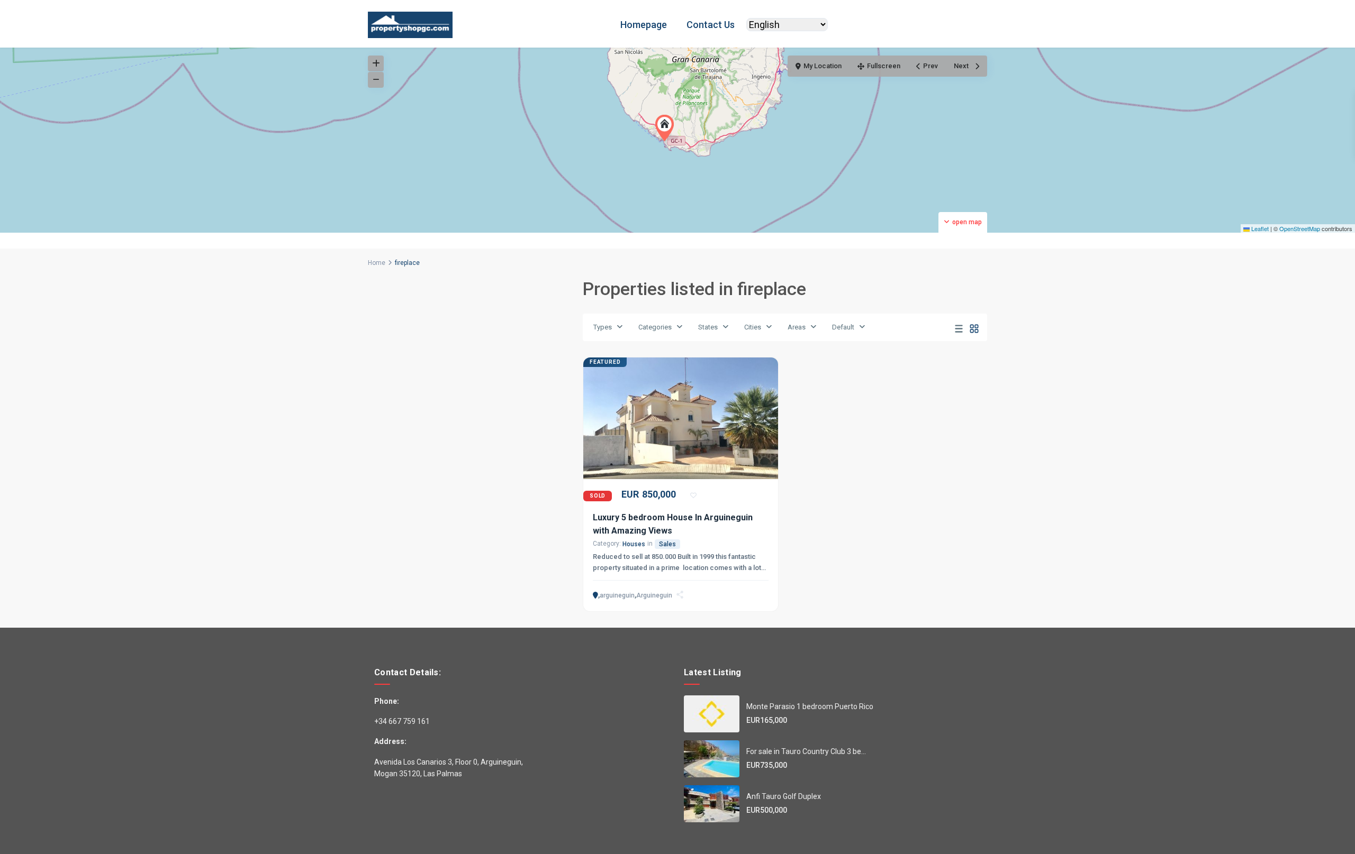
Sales (667, 544)
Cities (752, 327)
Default (843, 327)
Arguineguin (654, 595)
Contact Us (710, 24)
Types (602, 327)
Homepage (643, 24)
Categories (655, 327)
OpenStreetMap (1299, 228)
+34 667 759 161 (402, 721)
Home (376, 263)
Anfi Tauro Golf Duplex (783, 796)
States (708, 327)
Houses (633, 544)
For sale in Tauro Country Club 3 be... (806, 751)
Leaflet (1259, 228)
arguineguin (617, 595)
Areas (797, 327)
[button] (667, 128)
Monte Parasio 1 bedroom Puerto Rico (809, 706)
